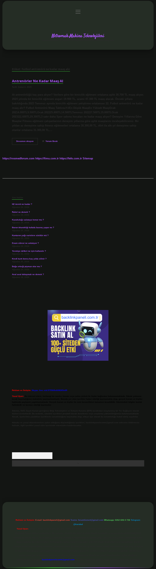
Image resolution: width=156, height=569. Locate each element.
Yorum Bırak (52, 141)
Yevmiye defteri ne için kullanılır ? (29, 251)
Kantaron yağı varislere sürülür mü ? (30, 235)
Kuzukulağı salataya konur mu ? (28, 220)
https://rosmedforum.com (18, 158)
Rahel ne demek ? (21, 212)
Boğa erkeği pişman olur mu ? (27, 266)
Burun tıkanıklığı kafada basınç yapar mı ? (33, 227)
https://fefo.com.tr (71, 158)
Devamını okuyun (27, 142)
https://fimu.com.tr (47, 158)
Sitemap (88, 158)
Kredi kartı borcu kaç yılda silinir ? (29, 259)
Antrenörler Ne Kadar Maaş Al (37, 81)
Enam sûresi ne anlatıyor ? (25, 243)
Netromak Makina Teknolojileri (78, 36)
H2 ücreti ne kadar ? (22, 204)
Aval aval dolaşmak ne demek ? (28, 274)
